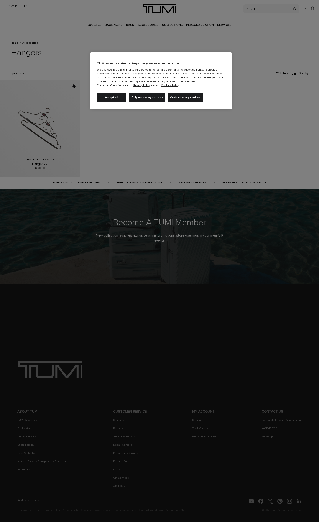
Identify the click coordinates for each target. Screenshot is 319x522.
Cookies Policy (170, 85)
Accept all (111, 97)
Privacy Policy (141, 85)
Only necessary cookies (147, 97)
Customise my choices (185, 97)
